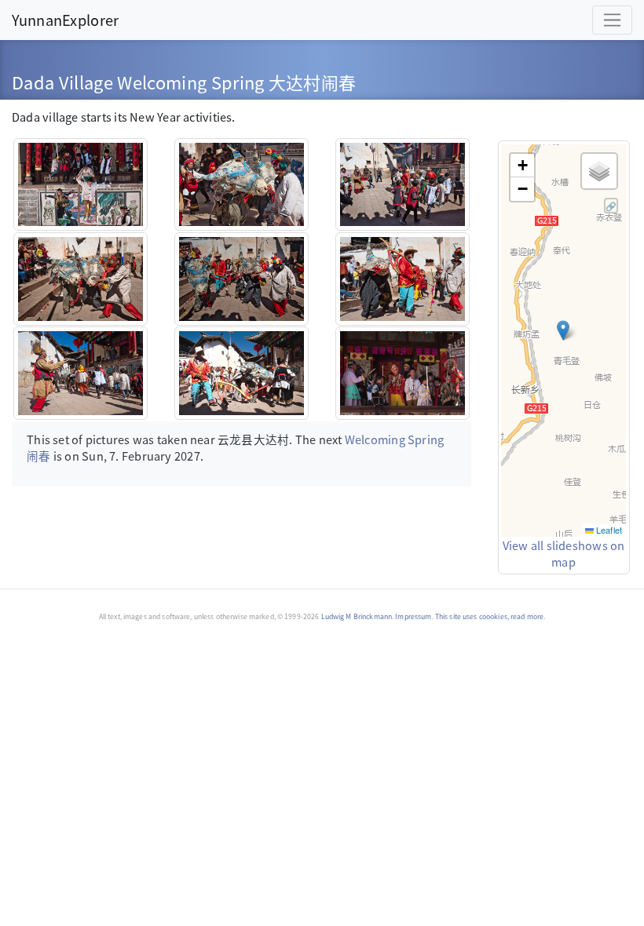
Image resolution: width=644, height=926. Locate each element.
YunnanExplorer (65, 19)
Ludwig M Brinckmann (357, 616)
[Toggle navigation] (612, 20)
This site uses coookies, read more (489, 616)
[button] (563, 330)
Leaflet (608, 529)
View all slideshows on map (564, 554)
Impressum (413, 616)
